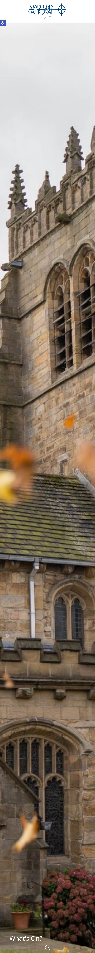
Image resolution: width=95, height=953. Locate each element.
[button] (3, 23)
